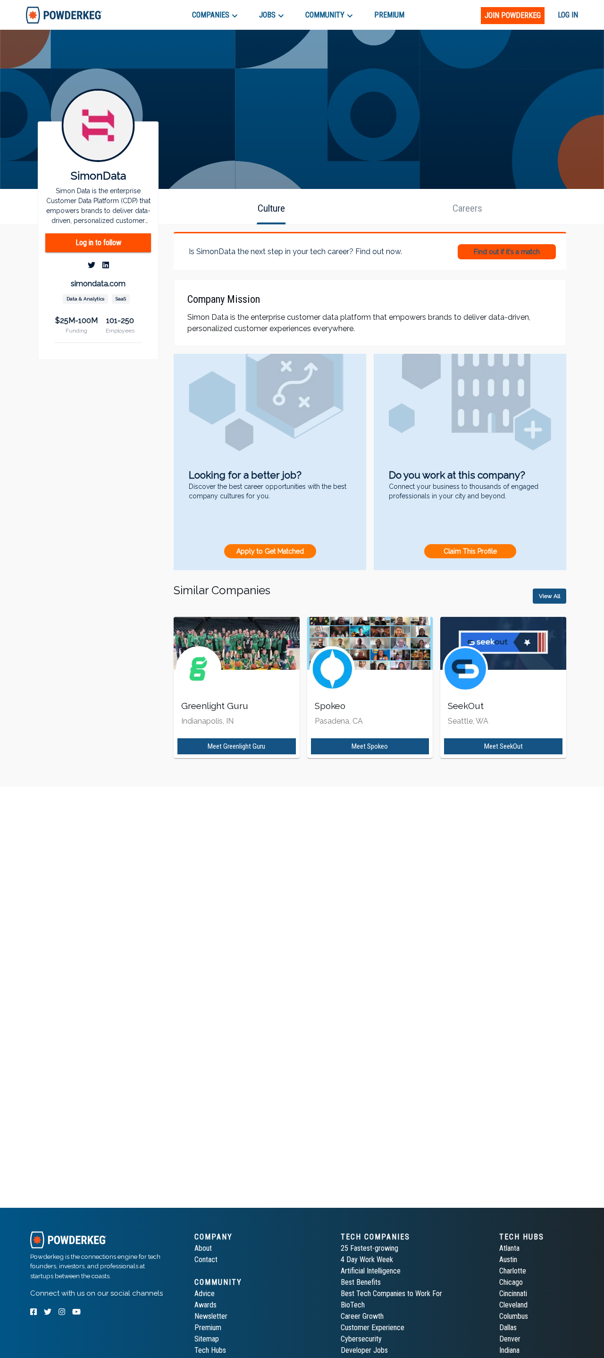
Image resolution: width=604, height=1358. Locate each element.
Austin (508, 1259)
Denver (509, 1338)
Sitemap (206, 1338)
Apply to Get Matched (270, 551)
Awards (205, 1304)
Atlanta (509, 1248)
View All (549, 596)
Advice (204, 1293)
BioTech (353, 1304)
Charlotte (512, 1270)
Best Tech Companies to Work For (391, 1293)
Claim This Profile (470, 551)
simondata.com (98, 283)
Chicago (511, 1282)
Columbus (513, 1316)
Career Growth (362, 1316)
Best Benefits (361, 1282)
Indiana (509, 1350)
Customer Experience (372, 1327)
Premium (207, 1327)
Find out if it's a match (507, 252)
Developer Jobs (364, 1350)
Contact (206, 1259)
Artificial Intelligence (371, 1270)
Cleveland (513, 1304)
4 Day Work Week (367, 1259)
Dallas (508, 1327)
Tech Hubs (210, 1350)
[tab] (64, 15)
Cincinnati (513, 1293)
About (203, 1248)
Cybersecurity (361, 1338)
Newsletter (210, 1316)
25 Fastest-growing (369, 1248)
